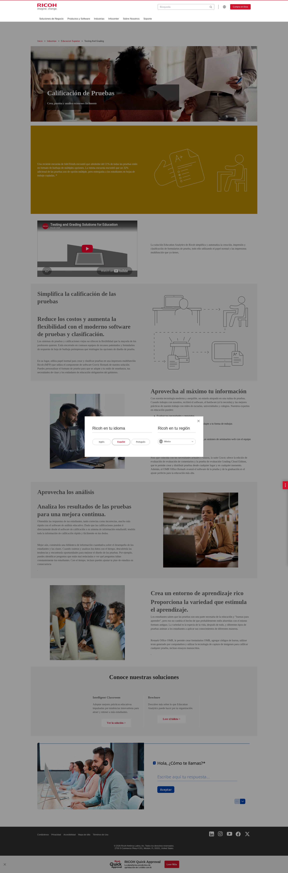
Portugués (140, 442)
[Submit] (211, 7)
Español (121, 442)
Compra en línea (240, 7)
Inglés (101, 442)
